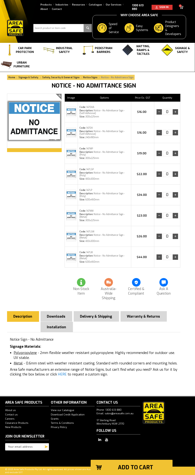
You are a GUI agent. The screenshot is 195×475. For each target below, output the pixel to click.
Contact (57, 9)
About (44, 9)
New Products (13, 427)
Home (11, 77)
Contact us (11, 414)
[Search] (88, 28)
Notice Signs (90, 77)
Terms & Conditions (62, 423)
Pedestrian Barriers (103, 50)
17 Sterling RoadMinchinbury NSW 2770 (110, 422)
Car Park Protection (25, 50)
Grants (55, 418)
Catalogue (95, 4)
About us (10, 410)
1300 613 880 (138, 7)
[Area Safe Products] (15, 27)
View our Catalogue (62, 410)
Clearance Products (16, 423)
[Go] (46, 446)
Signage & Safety (182, 50)
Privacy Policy (59, 427)
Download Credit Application (68, 414)
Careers (9, 418)
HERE (62, 374)
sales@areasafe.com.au (119, 413)
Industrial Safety (64, 50)
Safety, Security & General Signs (61, 77)
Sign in (163, 7)
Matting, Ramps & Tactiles (143, 50)
